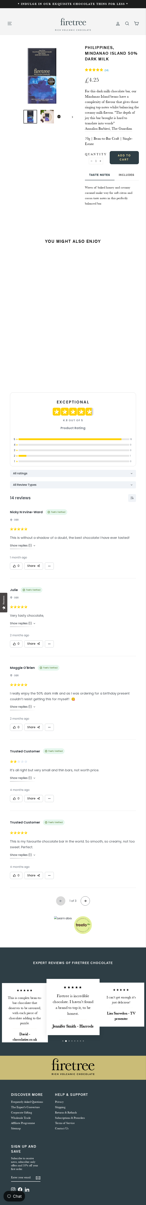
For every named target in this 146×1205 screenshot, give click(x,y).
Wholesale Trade (21, 1118)
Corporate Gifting (21, 1112)
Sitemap (16, 1128)
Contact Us (61, 1128)
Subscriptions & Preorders (70, 1118)
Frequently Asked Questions (27, 1101)
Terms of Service (65, 1123)
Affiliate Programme (23, 1123)
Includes (126, 175)
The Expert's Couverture (25, 1107)
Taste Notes (99, 175)
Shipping (60, 1107)
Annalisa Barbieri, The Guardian (108, 128)
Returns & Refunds (66, 1112)
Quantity (96, 154)
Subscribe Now (29, 362)
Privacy (59, 1101)
